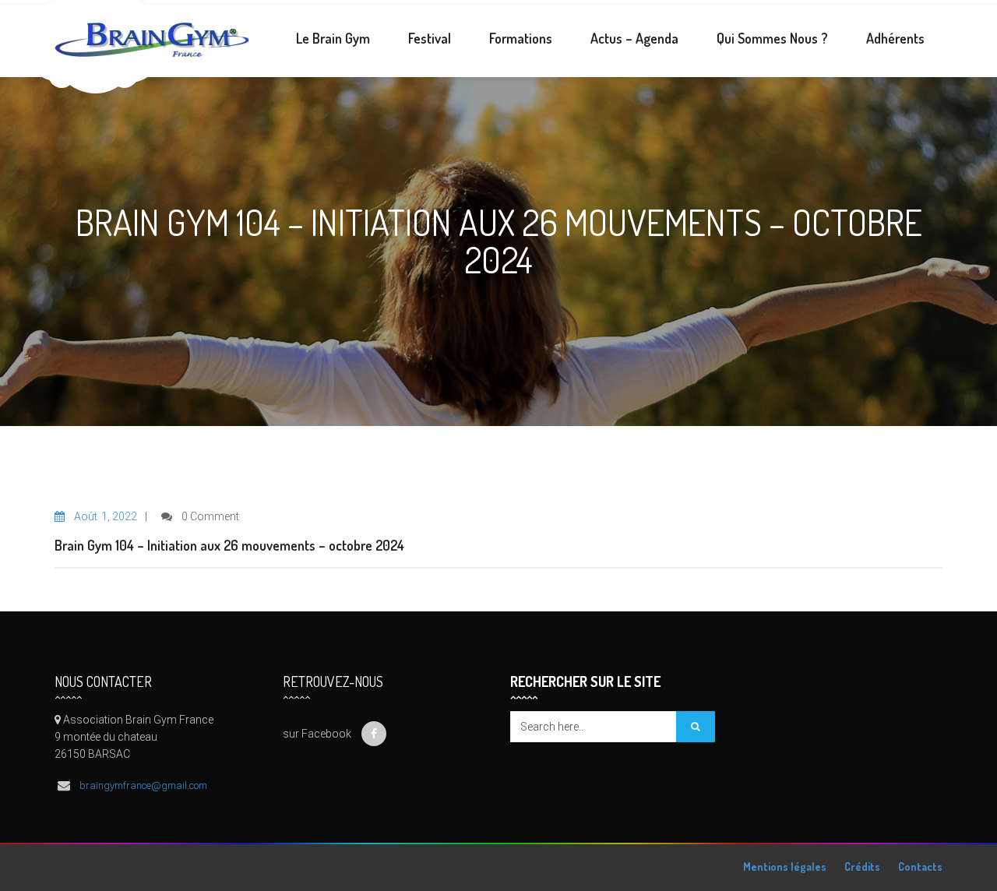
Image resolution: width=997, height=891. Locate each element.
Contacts (920, 866)
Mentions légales (784, 866)
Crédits (862, 866)
